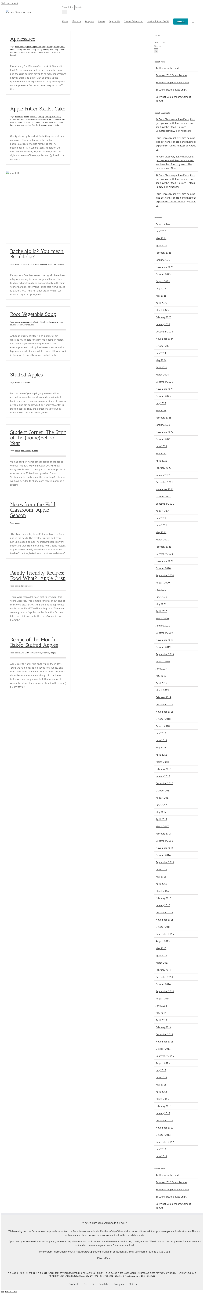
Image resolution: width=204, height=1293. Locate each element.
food (33, 125)
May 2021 (161, 532)
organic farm (55, 52)
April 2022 (161, 460)
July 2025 (161, 288)
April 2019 (161, 683)
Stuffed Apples (26, 375)
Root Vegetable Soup (33, 314)
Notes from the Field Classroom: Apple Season (32, 509)
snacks (27, 382)
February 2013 (163, 1106)
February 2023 (163, 417)
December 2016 (164, 840)
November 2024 (164, 338)
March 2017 (162, 826)
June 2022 (161, 446)
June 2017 (161, 804)
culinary (31, 119)
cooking (50, 46)
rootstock (43, 264)
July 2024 (161, 353)
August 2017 (163, 797)
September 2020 (165, 575)
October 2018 (163, 718)
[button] (193, 21)
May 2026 (161, 238)
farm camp (54, 49)
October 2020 (163, 568)
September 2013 (165, 1055)
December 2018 (164, 704)
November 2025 (164, 267)
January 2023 (163, 424)
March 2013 (162, 1098)
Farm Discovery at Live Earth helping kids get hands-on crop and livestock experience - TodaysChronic (176, 197)
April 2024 (161, 367)
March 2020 (162, 618)
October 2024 (163, 345)
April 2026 (161, 245)
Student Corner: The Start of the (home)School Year (38, 437)
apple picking (20, 46)
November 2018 (164, 711)
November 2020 (164, 561)
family (33, 49)
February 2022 (163, 467)
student (35, 450)
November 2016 (164, 847)
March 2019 (162, 690)
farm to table (19, 52)
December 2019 (164, 632)
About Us (186, 130)
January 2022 (163, 475)
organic (51, 125)
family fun (58, 122)
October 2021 (163, 496)
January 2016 (163, 905)
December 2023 (164, 381)
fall (50, 119)
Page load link (9, 1291)
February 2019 (163, 697)
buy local (33, 116)
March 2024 (162, 374)
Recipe (12, 55)
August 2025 (163, 281)
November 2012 (164, 1127)
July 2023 (161, 403)
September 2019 (165, 654)
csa (26, 119)
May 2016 (161, 876)
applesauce (36, 46)
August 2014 (163, 998)
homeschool (26, 450)
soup (60, 322)
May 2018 (161, 747)
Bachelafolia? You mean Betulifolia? (37, 254)
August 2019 (163, 661)
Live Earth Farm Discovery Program (35, 653)
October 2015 (163, 926)
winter (19, 325)
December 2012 (164, 1120)
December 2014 (164, 977)
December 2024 (164, 331)
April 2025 (161, 302)
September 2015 (165, 934)
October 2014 (163, 984)
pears (37, 264)
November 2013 (164, 1041)
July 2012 (161, 1149)
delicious (39, 119)
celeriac (30, 322)
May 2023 (161, 410)
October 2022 (163, 439)
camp (44, 46)
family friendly (43, 49)
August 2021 (163, 510)
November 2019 (164, 639)
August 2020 (163, 582)
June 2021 (161, 525)
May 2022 (161, 453)
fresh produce (41, 125)
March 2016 (162, 890)
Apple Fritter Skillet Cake (37, 109)
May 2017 (161, 812)
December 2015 (164, 912)
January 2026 (163, 259)
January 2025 (163, 324)
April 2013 (161, 1091)
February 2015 (163, 969)
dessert (24, 586)
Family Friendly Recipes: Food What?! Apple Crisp (38, 575)
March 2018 (162, 761)
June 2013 (161, 1077)
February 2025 (163, 317)
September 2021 (165, 503)
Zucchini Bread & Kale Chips (171, 89)
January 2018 (163, 776)
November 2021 (164, 489)
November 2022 (164, 431)
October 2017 (163, 790)
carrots (23, 322)
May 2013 (161, 1084)
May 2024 (161, 360)
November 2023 (164, 388)
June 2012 (161, 1156)
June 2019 (161, 668)
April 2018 (161, 754)
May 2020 (161, 604)
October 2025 (163, 274)
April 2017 (161, 819)
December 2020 (164, 553)
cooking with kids (23, 49)
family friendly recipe (45, 122)
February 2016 (163, 898)
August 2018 (163, 726)
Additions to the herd (167, 68)
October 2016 (163, 855)
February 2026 (163, 252)
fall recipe (19, 122)
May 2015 (161, 948)
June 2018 (161, 740)
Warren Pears (58, 264)
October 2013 (163, 1048)
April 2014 (161, 1020)
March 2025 (162, 310)
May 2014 (161, 1012)
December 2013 (164, 1034)
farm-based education (34, 52)
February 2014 (163, 1027)
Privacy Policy (104, 1257)
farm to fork (15, 125)
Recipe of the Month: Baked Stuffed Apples (34, 642)
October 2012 (163, 1134)
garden (46, 52)
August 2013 (163, 1063)
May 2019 (161, 675)
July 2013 (161, 1070)
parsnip (55, 322)
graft (32, 264)
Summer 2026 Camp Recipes (171, 75)
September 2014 (165, 991)
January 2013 (163, 1113)
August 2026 (163, 224)
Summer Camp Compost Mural (172, 82)
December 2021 (164, 482)
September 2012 (165, 1142)
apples (29, 46)
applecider (19, 116)
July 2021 (161, 518)
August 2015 (163, 941)
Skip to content (9, 3)
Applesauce (22, 39)
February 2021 (163, 546)
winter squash (28, 325)
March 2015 (162, 962)
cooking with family (53, 116)
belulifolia (25, 264)
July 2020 (161, 589)
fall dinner (57, 119)
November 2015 (164, 919)
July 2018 (161, 733)
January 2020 (163, 625)
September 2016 (165, 862)
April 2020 (161, 611)
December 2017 (164, 783)
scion (50, 264)
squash (13, 325)
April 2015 (161, 955)
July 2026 (161, 231)
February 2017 (163, 833)
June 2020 (161, 596)
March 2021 (162, 539)
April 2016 (161, 883)
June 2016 (161, 869)
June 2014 (161, 1005)
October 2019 (163, 647)
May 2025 (161, 295)
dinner (45, 119)
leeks (49, 322)
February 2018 (163, 769)
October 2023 (163, 396)
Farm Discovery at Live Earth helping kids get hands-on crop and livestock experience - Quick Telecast (176, 141)
